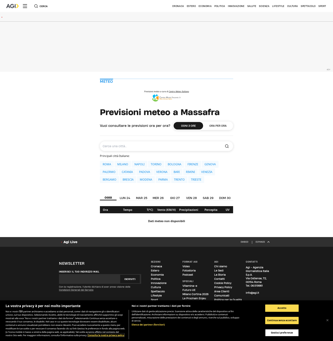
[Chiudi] (327, 320)
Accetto (282, 308)
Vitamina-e (189, 285)
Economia (205, 6)
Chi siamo (220, 266)
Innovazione (236, 6)
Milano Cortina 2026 (195, 294)
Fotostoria (189, 270)
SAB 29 (208, 198)
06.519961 (257, 285)
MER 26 (158, 198)
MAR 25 (141, 198)
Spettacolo (308, 6)
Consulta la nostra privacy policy (106, 335)
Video (186, 266)
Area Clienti (221, 291)
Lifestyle (278, 6)
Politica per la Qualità (228, 299)
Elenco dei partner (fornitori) (148, 324)
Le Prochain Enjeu (194, 298)
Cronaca (178, 6)
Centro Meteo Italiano (179, 91)
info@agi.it (252, 292)
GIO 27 (175, 198)
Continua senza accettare (282, 320)
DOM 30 (225, 198)
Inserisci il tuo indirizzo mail (79, 272)
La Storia (220, 274)
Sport (322, 6)
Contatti (219, 279)
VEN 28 (191, 198)
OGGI (108, 197)
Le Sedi (219, 270)
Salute (251, 6)
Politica (219, 6)
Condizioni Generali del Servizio (76, 290)
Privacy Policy (223, 287)
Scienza (264, 6)
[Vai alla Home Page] (12, 6)
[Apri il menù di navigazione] (25, 6)
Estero (191, 6)
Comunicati (221, 295)
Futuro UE (188, 290)
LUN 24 (125, 198)
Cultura (292, 6)
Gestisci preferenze (282, 332)
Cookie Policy (222, 283)
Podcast (187, 274)
